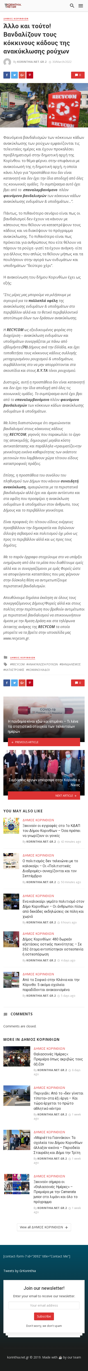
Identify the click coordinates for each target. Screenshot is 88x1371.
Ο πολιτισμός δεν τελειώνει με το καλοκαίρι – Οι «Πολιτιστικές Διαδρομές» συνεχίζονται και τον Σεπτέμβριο (50, 868)
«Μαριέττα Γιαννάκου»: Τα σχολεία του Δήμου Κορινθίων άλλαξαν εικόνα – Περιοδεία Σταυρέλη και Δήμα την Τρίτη (58, 1145)
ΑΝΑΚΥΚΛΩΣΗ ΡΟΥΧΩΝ (43, 664)
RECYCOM (18, 664)
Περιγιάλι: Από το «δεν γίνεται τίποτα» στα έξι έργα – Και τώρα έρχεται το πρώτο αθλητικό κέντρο (58, 1100)
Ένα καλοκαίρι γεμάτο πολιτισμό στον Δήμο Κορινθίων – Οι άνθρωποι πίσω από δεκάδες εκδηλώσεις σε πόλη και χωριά (53, 909)
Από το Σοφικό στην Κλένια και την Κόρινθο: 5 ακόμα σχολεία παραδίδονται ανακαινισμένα (51, 985)
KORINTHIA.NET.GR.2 (31, 62)
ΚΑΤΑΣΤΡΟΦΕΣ (14, 670)
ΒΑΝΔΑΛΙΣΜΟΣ (71, 664)
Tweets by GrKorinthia (19, 1271)
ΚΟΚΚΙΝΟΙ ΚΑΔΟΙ (39, 670)
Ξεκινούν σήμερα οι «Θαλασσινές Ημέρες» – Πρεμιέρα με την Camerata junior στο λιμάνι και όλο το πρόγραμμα (56, 1192)
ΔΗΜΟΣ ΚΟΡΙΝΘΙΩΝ (15, 18)
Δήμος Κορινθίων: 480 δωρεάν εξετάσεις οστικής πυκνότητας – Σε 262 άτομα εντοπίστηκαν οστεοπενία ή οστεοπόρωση (53, 946)
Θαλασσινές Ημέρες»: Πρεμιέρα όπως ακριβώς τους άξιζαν (58, 1059)
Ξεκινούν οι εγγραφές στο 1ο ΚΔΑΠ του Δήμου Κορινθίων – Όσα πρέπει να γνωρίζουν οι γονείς (51, 831)
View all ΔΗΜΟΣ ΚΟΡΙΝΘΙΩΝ (41, 1227)
